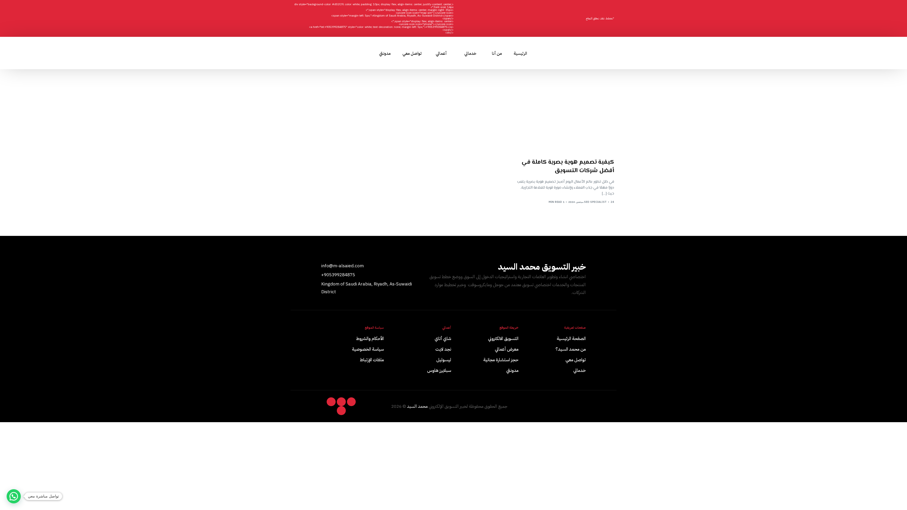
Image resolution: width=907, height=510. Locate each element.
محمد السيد (417, 406)
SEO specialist (595, 202)
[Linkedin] (341, 401)
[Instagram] (311, 53)
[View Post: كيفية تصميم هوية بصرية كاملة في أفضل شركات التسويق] (564, 121)
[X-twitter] (351, 401)
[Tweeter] (303, 53)
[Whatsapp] (328, 53)
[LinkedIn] (320, 53)
